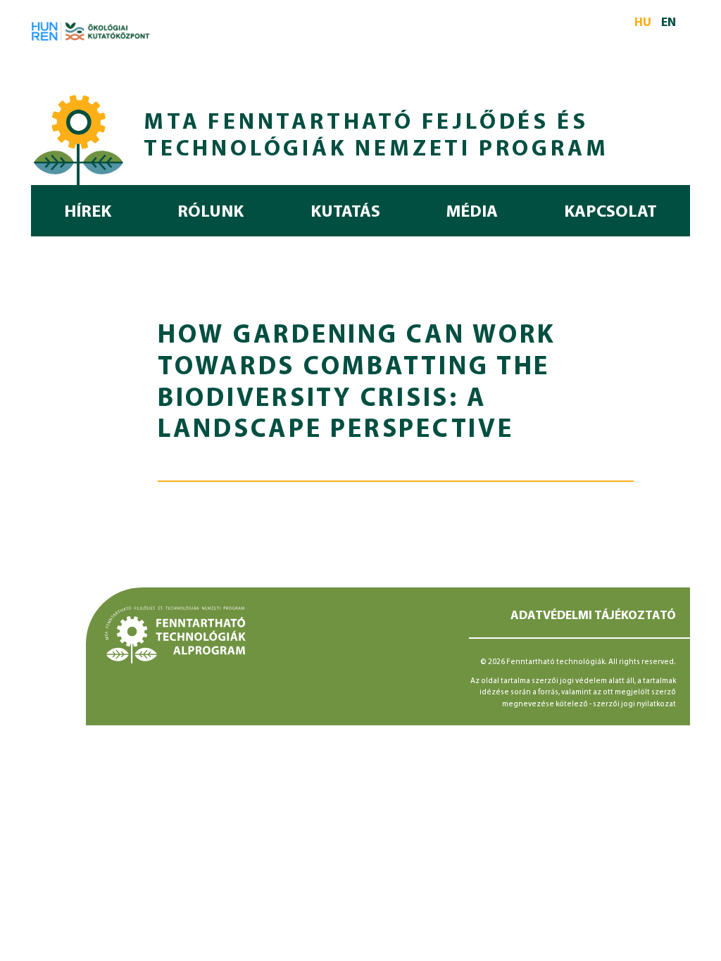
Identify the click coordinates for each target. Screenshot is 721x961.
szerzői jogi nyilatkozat (634, 704)
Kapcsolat (610, 212)
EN (668, 23)
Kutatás (345, 212)
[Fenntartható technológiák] (79, 138)
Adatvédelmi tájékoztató (593, 616)
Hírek (87, 212)
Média (472, 212)
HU (642, 23)
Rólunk (210, 212)
